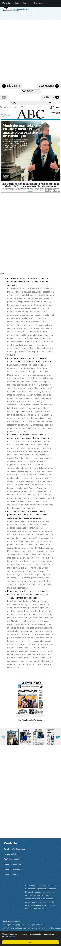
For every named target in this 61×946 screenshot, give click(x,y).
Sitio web (56, 107)
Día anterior (14, 85)
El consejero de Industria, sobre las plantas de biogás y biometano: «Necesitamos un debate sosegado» (27, 281)
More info (12, 936)
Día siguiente (46, 85)
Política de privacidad (11, 921)
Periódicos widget (10, 10)
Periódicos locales (11, 874)
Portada (6, 3)
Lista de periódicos (11, 854)
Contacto (38, 3)
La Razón (48, 97)
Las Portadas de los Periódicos (30, 720)
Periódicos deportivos (12, 864)
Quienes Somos (22, 3)
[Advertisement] (30, 51)
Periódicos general (11, 859)
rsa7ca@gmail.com (17, 849)
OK (30, 942)
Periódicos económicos (13, 869)
